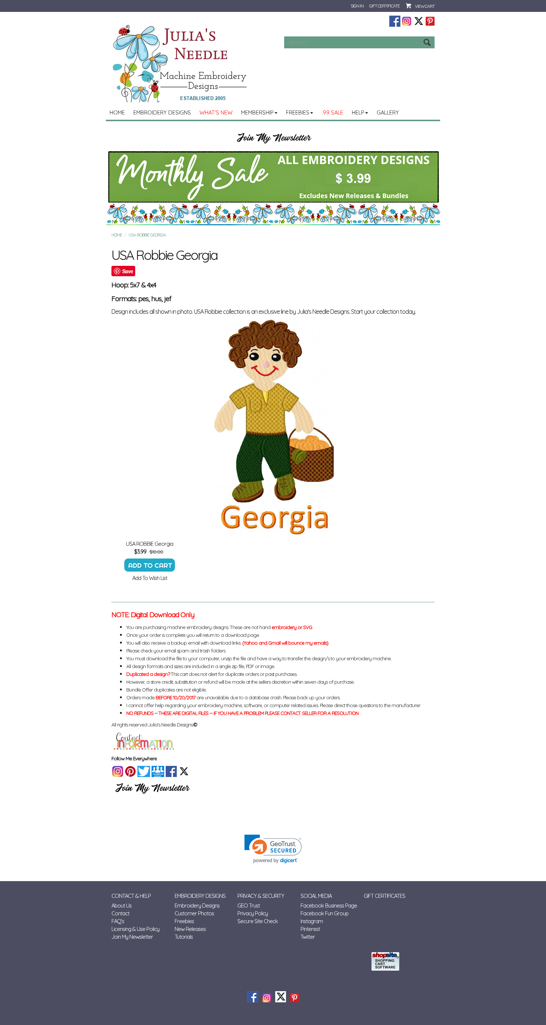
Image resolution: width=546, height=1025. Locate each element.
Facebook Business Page (328, 905)
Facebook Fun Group (324, 913)
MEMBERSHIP (257, 112)
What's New (216, 112)
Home (117, 112)
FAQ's (117, 921)
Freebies (297, 112)
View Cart (425, 6)
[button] (273, 849)
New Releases (190, 928)
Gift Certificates (384, 895)
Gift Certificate (384, 6)
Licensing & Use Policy (135, 928)
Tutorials (184, 936)
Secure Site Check (257, 921)
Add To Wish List (149, 577)
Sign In (357, 6)
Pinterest (310, 928)
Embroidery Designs (162, 112)
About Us (121, 905)
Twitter (307, 936)
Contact (120, 913)
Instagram (311, 921)
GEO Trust (248, 905)
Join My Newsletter (132, 936)
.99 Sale (332, 112)
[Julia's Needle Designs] (180, 63)
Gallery (388, 112)
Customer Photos (194, 913)
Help (358, 112)
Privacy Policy (252, 913)
